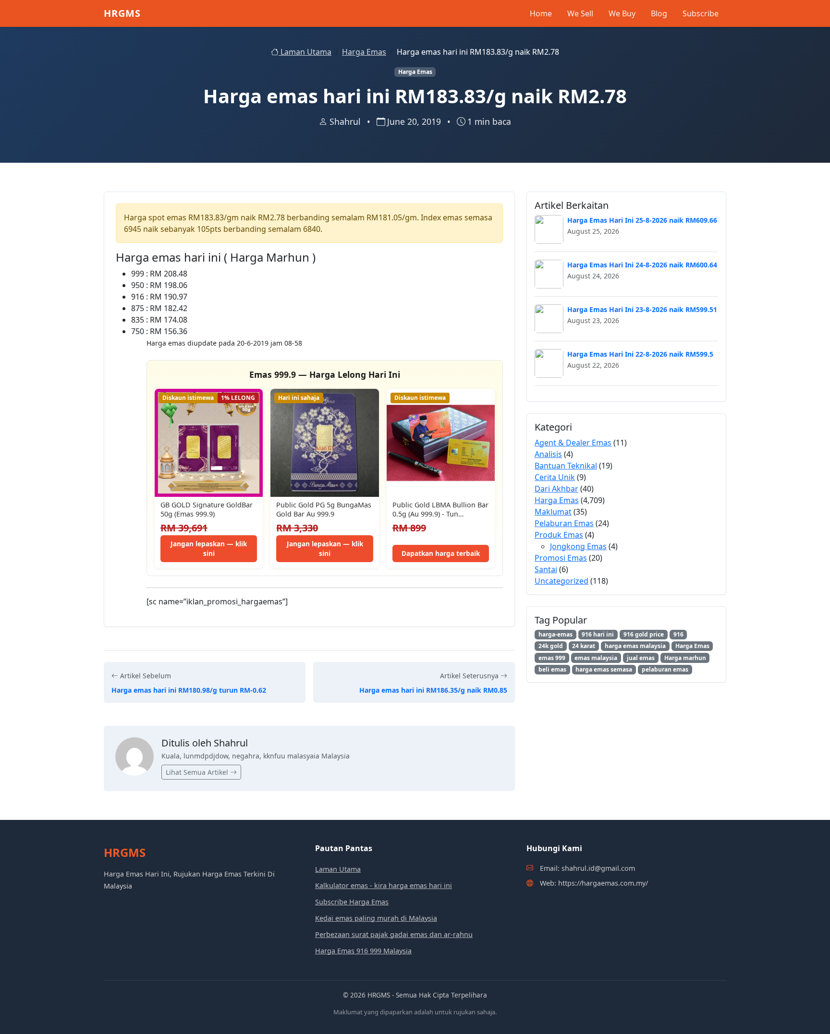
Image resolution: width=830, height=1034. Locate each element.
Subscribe (701, 13)
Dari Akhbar (556, 488)
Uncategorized (561, 581)
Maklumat (553, 511)
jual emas (641, 658)
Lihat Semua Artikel (198, 772)
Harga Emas (364, 52)
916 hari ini (598, 634)
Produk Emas (559, 534)
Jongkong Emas (578, 546)
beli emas (552, 669)
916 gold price (643, 634)
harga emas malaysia (635, 646)
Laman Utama (305, 52)
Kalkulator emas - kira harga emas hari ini (383, 885)
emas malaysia (595, 658)
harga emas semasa (603, 669)
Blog (659, 13)
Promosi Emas (561, 558)
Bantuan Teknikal (566, 465)
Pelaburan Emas (564, 523)
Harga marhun (685, 658)
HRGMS (122, 13)
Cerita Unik (555, 477)
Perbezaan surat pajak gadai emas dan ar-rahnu (394, 934)
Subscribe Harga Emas (352, 901)
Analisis (548, 454)
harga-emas (555, 634)
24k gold (550, 646)
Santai (546, 569)
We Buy (622, 13)
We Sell (580, 13)
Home (541, 13)
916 (678, 634)
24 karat (583, 646)
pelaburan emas (665, 669)
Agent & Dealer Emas (573, 442)
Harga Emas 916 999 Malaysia (363, 950)
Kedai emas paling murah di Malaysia (376, 918)
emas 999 (551, 658)
